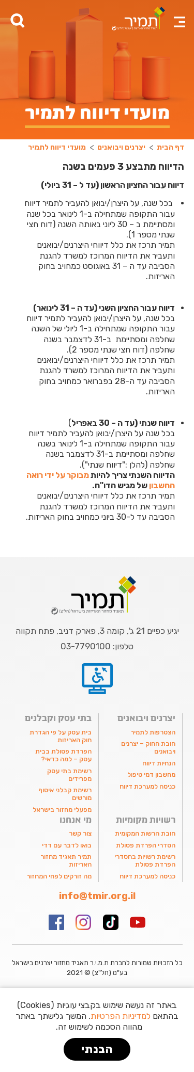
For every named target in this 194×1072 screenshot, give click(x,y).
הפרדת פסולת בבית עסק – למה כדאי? (63, 755)
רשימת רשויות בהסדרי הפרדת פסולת (144, 860)
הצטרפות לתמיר (152, 732)
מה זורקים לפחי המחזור (59, 876)
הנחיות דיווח (158, 763)
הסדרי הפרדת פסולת (145, 845)
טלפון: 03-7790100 (97, 646)
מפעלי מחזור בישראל (62, 809)
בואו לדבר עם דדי (67, 845)
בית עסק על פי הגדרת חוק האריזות (60, 736)
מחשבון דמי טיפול (151, 774)
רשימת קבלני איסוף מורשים (65, 794)
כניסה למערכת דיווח (147, 786)
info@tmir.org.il (97, 896)
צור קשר (80, 833)
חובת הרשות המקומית (145, 833)
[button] (179, 15)
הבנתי (97, 1049)
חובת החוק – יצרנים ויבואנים (148, 747)
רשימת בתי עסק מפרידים (69, 774)
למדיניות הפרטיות (121, 1016)
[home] (136, 19)
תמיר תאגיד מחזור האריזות (66, 860)
